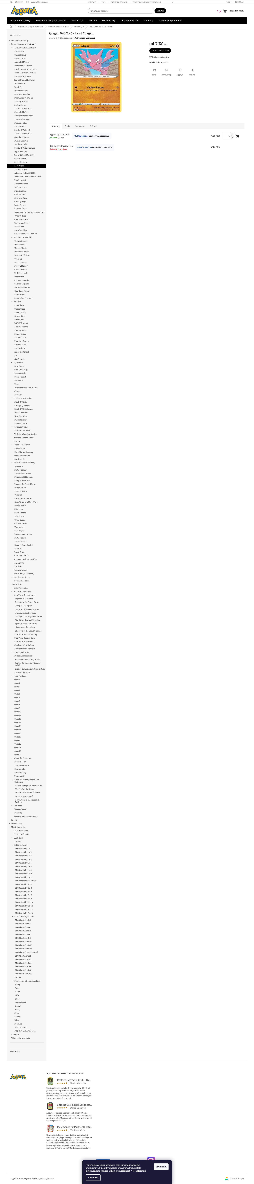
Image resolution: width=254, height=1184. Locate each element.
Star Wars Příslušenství (24, 641)
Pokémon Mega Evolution (25, 69)
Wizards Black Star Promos (26, 387)
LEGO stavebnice (18, 827)
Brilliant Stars (20, 187)
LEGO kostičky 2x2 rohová (26, 952)
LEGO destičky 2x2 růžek (26, 880)
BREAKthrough (21, 323)
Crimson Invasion (22, 280)
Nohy (17, 991)
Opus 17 (17, 736)
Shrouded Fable (21, 112)
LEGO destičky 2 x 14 (24, 909)
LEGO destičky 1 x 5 (23, 863)
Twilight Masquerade (23, 115)
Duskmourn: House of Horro (27, 792)
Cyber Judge (19, 520)
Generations (19, 316)
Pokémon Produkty (19, 40)
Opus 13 (17, 722)
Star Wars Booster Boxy (24, 638)
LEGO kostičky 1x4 (23, 930)
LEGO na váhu (20, 1027)
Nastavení (93, 1177)
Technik (18, 841)
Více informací (138, 1170)
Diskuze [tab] (93, 126)
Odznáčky (18, 566)
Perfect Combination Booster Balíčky (27, 664)
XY (15, 355)
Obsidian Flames (21, 137)
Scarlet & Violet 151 (22, 130)
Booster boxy (20, 761)
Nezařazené (19, 459)
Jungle (17, 391)
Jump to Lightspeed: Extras (27, 609)
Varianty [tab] (55, 126)
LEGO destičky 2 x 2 (23, 884)
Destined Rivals (21, 90)
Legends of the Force (24, 598)
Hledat (160, 10)
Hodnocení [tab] (79, 126)
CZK (228, 2)
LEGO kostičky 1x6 (23, 934)
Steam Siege (19, 309)
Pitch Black (19, 51)
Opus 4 (17, 690)
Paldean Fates (20, 123)
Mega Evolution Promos (25, 72)
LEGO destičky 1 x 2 (23, 852)
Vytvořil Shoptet (237, 1178)
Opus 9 (17, 708)
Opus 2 (17, 683)
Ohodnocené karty (22, 444)
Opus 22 (17, 754)
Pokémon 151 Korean (23, 477)
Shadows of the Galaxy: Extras (28, 631)
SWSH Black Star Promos (25, 233)
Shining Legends (21, 283)
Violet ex (18, 494)
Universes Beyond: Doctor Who (28, 785)
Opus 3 (17, 686)
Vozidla (17, 977)
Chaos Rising (20, 55)
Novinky (15, 1034)
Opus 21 (17, 751)
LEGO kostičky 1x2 (23, 923)
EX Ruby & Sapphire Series (25, 434)
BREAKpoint (19, 319)
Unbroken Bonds (21, 251)
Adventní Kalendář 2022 (24, 173)
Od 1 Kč (14, 820)
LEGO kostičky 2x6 (23, 966)
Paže (17, 995)
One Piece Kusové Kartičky (26, 816)
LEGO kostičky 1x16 (23, 948)
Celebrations (19, 194)
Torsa (17, 988)
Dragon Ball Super (21, 652)
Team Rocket (20, 376)
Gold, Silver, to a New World (26, 502)
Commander (19, 769)
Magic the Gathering (22, 758)
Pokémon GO (20, 180)
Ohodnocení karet (22, 455)
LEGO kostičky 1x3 (23, 927)
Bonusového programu (99, 136)
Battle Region (20, 537)
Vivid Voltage (20, 216)
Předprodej (19, 776)
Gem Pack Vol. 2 (21, 555)
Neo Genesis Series (22, 577)
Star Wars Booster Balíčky (25, 634)
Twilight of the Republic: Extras (28, 616)
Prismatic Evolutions (23, 98)
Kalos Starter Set (21, 352)
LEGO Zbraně (20, 1002)
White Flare (19, 83)
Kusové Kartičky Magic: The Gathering (26, 780)
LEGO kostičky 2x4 (23, 963)
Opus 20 (17, 747)
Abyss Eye (18, 466)
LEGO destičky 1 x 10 (23, 873)
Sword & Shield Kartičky (24, 155)
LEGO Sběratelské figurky (25, 1031)
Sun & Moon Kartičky (23, 237)
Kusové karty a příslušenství (23, 44)
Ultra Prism (19, 276)
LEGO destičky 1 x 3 (23, 855)
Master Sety (19, 563)
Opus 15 (17, 729)
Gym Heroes (19, 366)
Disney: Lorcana (21, 588)
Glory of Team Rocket (23, 545)
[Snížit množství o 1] (232, 137)
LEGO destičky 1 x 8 (23, 870)
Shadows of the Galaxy (25, 627)
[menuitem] (20, 20)
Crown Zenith (20, 158)
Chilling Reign (20, 201)
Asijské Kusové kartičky (24, 462)
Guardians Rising (21, 291)
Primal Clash (20, 337)
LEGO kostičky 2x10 (23, 973)
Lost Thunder (20, 262)
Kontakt (92, 2)
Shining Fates (20, 208)
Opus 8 (17, 704)
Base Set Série (20, 373)
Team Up (18, 258)
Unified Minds (20, 248)
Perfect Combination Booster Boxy (30, 669)
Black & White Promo (23, 409)
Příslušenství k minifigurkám (27, 981)
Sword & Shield (20, 230)
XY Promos (19, 359)
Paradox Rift (19, 126)
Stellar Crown (20, 105)
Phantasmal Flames (23, 65)
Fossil (16, 384)
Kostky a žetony (20, 570)
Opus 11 (17, 715)
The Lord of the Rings (24, 789)
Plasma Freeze (20, 423)
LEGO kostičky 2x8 (23, 970)
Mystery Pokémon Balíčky (25, 559)
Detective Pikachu (22, 255)
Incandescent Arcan (23, 534)
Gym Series (18, 362)
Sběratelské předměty (20, 1038)
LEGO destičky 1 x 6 (23, 866)
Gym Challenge (21, 369)
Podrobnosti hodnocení (85, 38)
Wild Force (19, 516)
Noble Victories (21, 412)
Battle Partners (20, 470)
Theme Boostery (21, 765)
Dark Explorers (20, 419)
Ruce (17, 999)
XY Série (17, 301)
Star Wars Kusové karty (24, 595)
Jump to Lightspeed (23, 605)
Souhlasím (161, 1166)
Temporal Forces (21, 119)
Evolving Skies (20, 198)
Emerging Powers (22, 405)
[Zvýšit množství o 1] (232, 134)
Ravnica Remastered (24, 796)
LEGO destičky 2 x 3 (23, 888)
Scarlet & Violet (20, 144)
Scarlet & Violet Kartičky (24, 80)
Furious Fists (20, 344)
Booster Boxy (20, 809)
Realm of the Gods (22, 672)
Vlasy (17, 1009)
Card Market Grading (23, 452)
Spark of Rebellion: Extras (26, 623)
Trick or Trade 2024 (22, 108)
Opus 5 (17, 694)
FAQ (103, 2)
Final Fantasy (20, 676)
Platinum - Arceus (22, 430)
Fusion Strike (20, 191)
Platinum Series (21, 427)
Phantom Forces (21, 341)
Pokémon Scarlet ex (23, 498)
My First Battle (20, 151)
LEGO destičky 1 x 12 (23, 877)
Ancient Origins (21, 326)
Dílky (16, 1020)
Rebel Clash (19, 226)
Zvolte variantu (160, 50)
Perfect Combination (23, 655)
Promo (17, 441)
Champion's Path (21, 219)
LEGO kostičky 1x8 (23, 938)
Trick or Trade (20, 169)
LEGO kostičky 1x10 (23, 941)
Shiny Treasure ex (22, 480)
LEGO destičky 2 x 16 (24, 913)
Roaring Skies (20, 330)
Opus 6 (17, 697)
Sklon (16, 1013)
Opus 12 (17, 719)
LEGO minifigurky (21, 834)
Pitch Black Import (22, 76)
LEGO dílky (18, 838)
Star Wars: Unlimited (23, 591)
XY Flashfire (19, 348)
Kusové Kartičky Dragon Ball (27, 659)
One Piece (18, 805)
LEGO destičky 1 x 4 (23, 859)
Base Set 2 (18, 380)
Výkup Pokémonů (119, 2)
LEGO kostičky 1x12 (23, 945)
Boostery (18, 812)
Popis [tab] (67, 126)
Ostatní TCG (16, 584)
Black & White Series (23, 398)
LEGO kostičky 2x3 (23, 959)
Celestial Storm (21, 269)
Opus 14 (17, 726)
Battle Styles (19, 205)
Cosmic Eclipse (20, 241)
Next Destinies (20, 416)
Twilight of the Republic (25, 613)
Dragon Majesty (21, 266)
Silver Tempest (20, 162)
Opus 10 (17, 711)
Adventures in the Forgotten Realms (27, 800)
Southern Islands (21, 580)
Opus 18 (17, 740)
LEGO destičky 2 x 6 (23, 895)
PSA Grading (19, 448)
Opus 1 (17, 679)
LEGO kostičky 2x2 (23, 956)
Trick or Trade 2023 (22, 133)
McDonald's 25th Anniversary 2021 (29, 212)
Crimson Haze (20, 523)
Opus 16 (17, 733)
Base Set (18, 394)
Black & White (20, 402)
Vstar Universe (20, 491)
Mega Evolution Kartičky (25, 47)
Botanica (18, 1023)
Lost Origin (19, 165)
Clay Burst (18, 509)
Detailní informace (157, 62)
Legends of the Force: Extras (27, 602)
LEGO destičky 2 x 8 (23, 898)
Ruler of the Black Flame (25, 484)
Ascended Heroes (21, 62)
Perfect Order (20, 58)
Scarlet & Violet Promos (24, 148)
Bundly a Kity (20, 772)
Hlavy (17, 984)
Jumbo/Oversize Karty (23, 437)
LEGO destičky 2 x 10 (24, 902)
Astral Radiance (21, 183)
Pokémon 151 (20, 487)
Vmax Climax (20, 541)
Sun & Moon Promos (23, 298)
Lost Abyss (19, 530)
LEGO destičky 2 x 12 (24, 905)
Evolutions (19, 305)
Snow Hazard (20, 512)
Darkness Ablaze (21, 223)
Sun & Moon (19, 294)
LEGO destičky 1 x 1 (23, 848)
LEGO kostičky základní (24, 916)
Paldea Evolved (21, 140)
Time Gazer (19, 527)
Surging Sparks (21, 101)
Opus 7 (17, 701)
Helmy (18, 1006)
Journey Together (22, 94)
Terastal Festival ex (22, 473)
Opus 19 (17, 744)
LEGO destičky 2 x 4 (23, 891)
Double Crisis (20, 334)
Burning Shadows (22, 287)
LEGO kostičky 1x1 (23, 920)
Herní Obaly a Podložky (24, 573)
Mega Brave (19, 552)
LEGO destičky (20, 845)
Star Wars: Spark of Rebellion (27, 620)
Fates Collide (19, 312)
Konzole (17, 1016)
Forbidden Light (21, 273)
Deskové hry (16, 823)
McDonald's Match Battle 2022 (27, 176)
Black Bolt (18, 87)
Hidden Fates (20, 244)
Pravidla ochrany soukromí (147, 2)
